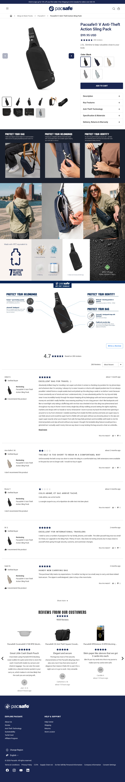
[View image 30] (29, 113)
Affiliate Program (11, 738)
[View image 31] (40, 113)
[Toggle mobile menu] (7, 8)
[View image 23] (18, 102)
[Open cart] (118, 8)
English (13, 755)
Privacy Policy (26, 765)
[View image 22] (7, 102)
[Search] (113, 8)
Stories (7, 725)
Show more (61, 601)
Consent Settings (109, 765)
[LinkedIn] (27, 770)
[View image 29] (18, 113)
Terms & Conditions (12, 765)
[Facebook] (7, 770)
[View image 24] (29, 102)
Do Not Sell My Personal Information (68, 765)
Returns (48, 728)
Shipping (48, 725)
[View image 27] (63, 102)
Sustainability (10, 732)
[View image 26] (52, 102)
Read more (43, 430)
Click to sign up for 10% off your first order (43, 2)
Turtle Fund (9, 735)
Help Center (49, 722)
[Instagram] (14, 770)
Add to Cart (102, 86)
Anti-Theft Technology (13, 728)
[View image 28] (7, 113)
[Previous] (2, 658)
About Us (8, 722)
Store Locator (50, 732)
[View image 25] (40, 102)
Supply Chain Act (46, 765)
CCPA (36, 765)
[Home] (11, 16)
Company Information (92, 765)
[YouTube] (21, 770)
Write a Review (114, 346)
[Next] (122, 658)
